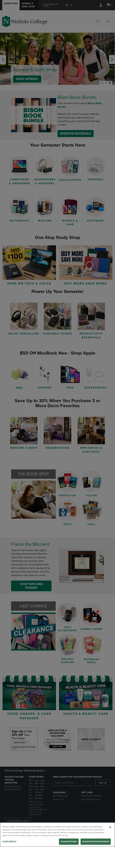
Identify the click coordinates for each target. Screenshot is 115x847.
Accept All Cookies (69, 841)
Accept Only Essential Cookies (95, 841)
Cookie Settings (9, 841)
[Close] (110, 827)
